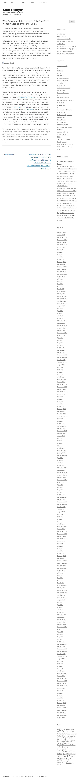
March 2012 (60, 583)
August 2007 (61, 717)
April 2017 (60, 446)
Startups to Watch (62, 134)
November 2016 (62, 455)
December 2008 (62, 678)
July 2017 (60, 438)
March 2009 (60, 671)
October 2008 (61, 683)
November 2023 (62, 269)
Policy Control (61, 120)
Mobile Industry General (9, 132)
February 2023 (61, 291)
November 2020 (62, 357)
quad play (14, 139)
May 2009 (60, 666)
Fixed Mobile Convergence (65, 100)
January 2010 (61, 646)
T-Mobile (73, 745)
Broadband (24, 129)
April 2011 (60, 610)
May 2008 (60, 695)
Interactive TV (45, 129)
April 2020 (60, 374)
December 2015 (62, 472)
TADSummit (64, 751)
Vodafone (60, 760)
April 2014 (60, 521)
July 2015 (60, 485)
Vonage (66, 760)
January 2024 (61, 264)
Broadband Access (34, 129)
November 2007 (62, 710)
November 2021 (62, 328)
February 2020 (61, 379)
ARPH (4, 134)
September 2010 (62, 627)
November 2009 (62, 651)
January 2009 (61, 676)
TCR (73, 751)
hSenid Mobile (70, 736)
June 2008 (60, 693)
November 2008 (62, 681)
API (58, 68)
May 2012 (60, 578)
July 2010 (60, 632)
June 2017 (60, 441)
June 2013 (60, 546)
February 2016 (61, 468)
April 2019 (60, 404)
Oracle (68, 740)
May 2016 (60, 460)
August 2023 (61, 276)
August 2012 (61, 570)
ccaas (68, 731)
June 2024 (60, 252)
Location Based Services (64, 110)
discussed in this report (27, 97)
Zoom (59, 764)
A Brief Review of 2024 (64, 39)
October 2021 (61, 330)
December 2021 (62, 325)
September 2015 (62, 480)
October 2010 (61, 624)
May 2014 (60, 519)
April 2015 (60, 492)
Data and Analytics (63, 93)
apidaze (68, 729)
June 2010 (60, 634)
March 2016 (60, 465)
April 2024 (60, 257)
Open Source (61, 117)
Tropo (59, 756)
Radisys (73, 740)
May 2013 (60, 548)
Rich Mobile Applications (64, 127)
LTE (43, 137)
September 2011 (62, 597)
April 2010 (60, 639)
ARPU (8, 134)
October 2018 (61, 414)
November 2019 (62, 387)
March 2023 (60, 289)
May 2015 (60, 490)
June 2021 (60, 340)
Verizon (68, 758)
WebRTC (59, 149)
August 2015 (61, 482)
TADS (58, 137)
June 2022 (60, 311)
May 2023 (60, 284)
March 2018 (60, 423)
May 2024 (60, 254)
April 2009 (60, 668)
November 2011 (62, 592)
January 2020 (61, 382)
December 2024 (62, 237)
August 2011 (61, 600)
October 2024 (61, 242)
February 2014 (61, 526)
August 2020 (61, 365)
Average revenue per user (35, 134)
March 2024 (60, 259)
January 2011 (61, 617)
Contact (43, 3)
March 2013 (60, 553)
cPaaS (60, 733)
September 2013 (62, 539)
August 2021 (61, 335)
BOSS (19, 129)
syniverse (67, 745)
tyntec (72, 756)
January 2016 (61, 470)
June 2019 (60, 399)
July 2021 (60, 338)
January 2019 (61, 411)
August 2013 (61, 541)
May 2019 (60, 401)
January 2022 (61, 323)
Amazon (60, 729)
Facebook (74, 734)
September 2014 (62, 509)
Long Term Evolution (35, 137)
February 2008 (61, 703)
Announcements (62, 66)
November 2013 (62, 534)
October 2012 (61, 566)
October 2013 (61, 536)
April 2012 (60, 580)
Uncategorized (61, 142)
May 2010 (60, 637)
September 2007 (62, 715)
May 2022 (60, 313)
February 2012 (61, 585)
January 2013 (61, 558)
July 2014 (60, 514)
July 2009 (60, 661)
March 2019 (60, 406)
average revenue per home (19, 134)
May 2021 (60, 343)
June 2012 (60, 575)
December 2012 (62, 561)
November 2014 (62, 504)
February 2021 (61, 350)
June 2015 (60, 487)
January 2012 (61, 588)
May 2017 (60, 443)
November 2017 (62, 431)
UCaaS (60, 758)
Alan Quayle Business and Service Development (12, 10)
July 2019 (60, 397)
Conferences (61, 85)
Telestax (68, 754)
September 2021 (62, 333)
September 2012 (62, 568)
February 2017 (61, 450)
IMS (63, 738)
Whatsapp (69, 763)
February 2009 (61, 673)
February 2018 (61, 426)
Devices (59, 95)
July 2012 (60, 573)
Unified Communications (65, 144)
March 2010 (60, 641)
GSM (18, 137)
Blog (13, 3)
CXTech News (61, 90)
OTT (46, 137)
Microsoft (61, 739)
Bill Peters (60, 71)
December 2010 (62, 619)
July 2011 (60, 602)
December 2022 (62, 296)
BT (64, 731)
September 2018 (62, 416)
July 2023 (60, 279)
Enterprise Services (63, 98)
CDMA (4, 137)
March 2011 (60, 612)
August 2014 (61, 512)
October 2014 (61, 507)
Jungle (26, 137)
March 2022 (60, 318)
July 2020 (60, 367)
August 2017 (61, 436)
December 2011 (62, 590)
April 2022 (60, 316)
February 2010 (61, 644)
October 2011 (61, 595)
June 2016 (60, 458)
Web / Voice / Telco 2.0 (36, 132)
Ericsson (67, 734)
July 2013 (60, 543)
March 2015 (60, 495)
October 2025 (61, 232)
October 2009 (61, 654)
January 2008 (61, 705)
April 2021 (60, 345)
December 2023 (62, 267)
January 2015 (61, 499)
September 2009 (62, 656)
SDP (70, 742)
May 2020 (60, 372)
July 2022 (60, 308)
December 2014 (62, 502)
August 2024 (61, 247)
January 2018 (61, 428)
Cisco (72, 731)
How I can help (61, 36)
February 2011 (61, 615)
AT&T (60, 731)
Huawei (59, 738)
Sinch (65, 743)
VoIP (39, 139)
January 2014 (61, 529)
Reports (32, 3)
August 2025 (61, 235)
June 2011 (60, 605)
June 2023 (60, 281)
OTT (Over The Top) (21, 107)
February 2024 (61, 262)
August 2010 (61, 629)
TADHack (62, 747)
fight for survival (12, 137)
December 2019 (62, 384)
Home (4, 3)
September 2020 (62, 362)
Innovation (60, 103)
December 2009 (62, 649)
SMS (69, 743)
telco (36, 139)
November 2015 (62, 475)
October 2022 (61, 301)
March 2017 (60, 448)
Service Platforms (23, 132)
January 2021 (61, 352)
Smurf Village (30, 139)
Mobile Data (61, 112)
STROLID (60, 745)
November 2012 (62, 563)
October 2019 (61, 389)
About (22, 3)
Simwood (60, 743)
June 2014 (60, 517)
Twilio (66, 756)
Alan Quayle (13, 776)
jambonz (68, 738)
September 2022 (62, 303)
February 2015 (61, 497)
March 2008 (60, 700)
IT (57, 107)
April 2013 (60, 551)
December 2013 (62, 531)
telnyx (74, 754)
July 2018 (60, 419)
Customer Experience (63, 88)
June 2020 (60, 370)
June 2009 (60, 664)
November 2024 (62, 240)
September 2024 (62, 245)
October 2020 (61, 360)
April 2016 (60, 463)
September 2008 (62, 686)
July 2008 (60, 690)
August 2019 (61, 394)
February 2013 (61, 556)
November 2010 (62, 622)
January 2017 (61, 453)
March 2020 (60, 377)
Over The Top (6, 139)
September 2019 (62, 392)
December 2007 (62, 708)
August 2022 (61, 306)
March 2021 (60, 348)
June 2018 (60, 421)
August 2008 (61, 688)
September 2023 (62, 274)
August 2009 (61, 659)
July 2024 (60, 250)
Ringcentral (65, 742)
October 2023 (61, 272)
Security (59, 129)
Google (61, 735)
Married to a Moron (63, 34)
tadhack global (61, 749)
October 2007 (61, 713)
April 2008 (60, 698)
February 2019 (61, 409)
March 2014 (60, 524)
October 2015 (61, 477)
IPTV (22, 137)
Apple (72, 729)
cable (45, 134)
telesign (61, 753)
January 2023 (61, 294)
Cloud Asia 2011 (8, 154)
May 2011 (60, 607)
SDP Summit (30, 110)
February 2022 (61, 321)
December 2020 (62, 355)
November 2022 (62, 299)
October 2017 (61, 433)
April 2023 (60, 286)
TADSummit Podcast (63, 139)
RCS (58, 741)
